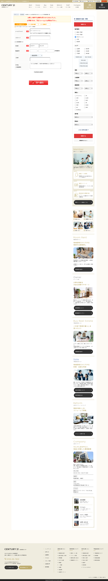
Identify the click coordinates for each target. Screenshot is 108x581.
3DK (77, 105)
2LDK (77, 102)
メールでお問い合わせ (10, 567)
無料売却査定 (97, 560)
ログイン (104, 1)
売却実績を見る (79, 395)
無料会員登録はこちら (24, 567)
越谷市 (84, 562)
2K (77, 100)
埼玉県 (87, 51)
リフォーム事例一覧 (80, 433)
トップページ (48, 549)
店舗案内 (47, 554)
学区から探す (85, 557)
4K (77, 107)
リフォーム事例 (74, 555)
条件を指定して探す (63, 555)
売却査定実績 (97, 557)
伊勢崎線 (60, 557)
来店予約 (91, 1)
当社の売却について (80, 390)
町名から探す (85, 560)
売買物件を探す (79, 351)
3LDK (87, 105)
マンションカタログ (87, 567)
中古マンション (80, 36)
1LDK (87, 98)
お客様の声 (47, 563)
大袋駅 (60, 567)
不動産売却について (98, 553)
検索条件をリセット (83, 140)
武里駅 (60, 562)
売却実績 (96, 555)
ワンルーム (79, 95)
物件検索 (76, 1)
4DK (87, 107)
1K (86, 95)
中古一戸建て (79, 34)
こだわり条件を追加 (82, 129)
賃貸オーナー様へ (74, 553)
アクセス (47, 558)
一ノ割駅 (60, 564)
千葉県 (78, 53)
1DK (77, 98)
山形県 (78, 48)
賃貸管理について (79, 308)
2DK (87, 100)
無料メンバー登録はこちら (81, 202)
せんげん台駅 (61, 560)
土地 (77, 39)
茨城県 (78, 51)
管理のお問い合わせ (75, 557)
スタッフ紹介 (48, 560)
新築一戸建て (79, 32)
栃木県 (87, 48)
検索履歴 (98, 1)
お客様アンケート (62, 572)
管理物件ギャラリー (80, 313)
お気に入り (84, 1)
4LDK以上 (78, 109)
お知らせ (47, 551)
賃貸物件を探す (79, 269)
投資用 (78, 41)
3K (86, 102)
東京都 (87, 53)
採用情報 (47, 566)
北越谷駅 (60, 569)
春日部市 (84, 564)
